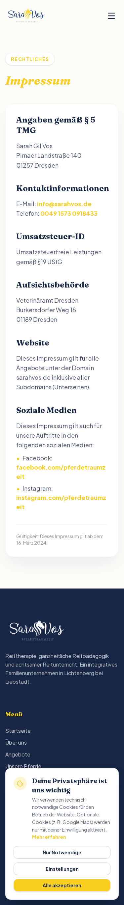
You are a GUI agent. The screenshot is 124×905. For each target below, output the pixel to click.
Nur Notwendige (62, 852)
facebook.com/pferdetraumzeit (60, 471)
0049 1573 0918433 (69, 213)
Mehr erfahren (49, 837)
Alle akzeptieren (62, 885)
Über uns (16, 742)
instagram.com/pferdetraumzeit (61, 502)
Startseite (18, 730)
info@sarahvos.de (64, 203)
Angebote (17, 754)
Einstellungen (62, 869)
